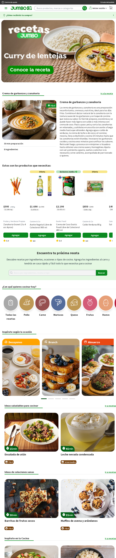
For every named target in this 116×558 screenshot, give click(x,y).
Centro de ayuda (11, 2)
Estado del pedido (107, 2)
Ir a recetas (110, 405)
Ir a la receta (107, 93)
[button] (29, 120)
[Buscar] (84, 8)
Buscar (101, 272)
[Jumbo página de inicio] (21, 8)
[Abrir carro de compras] (110, 8)
